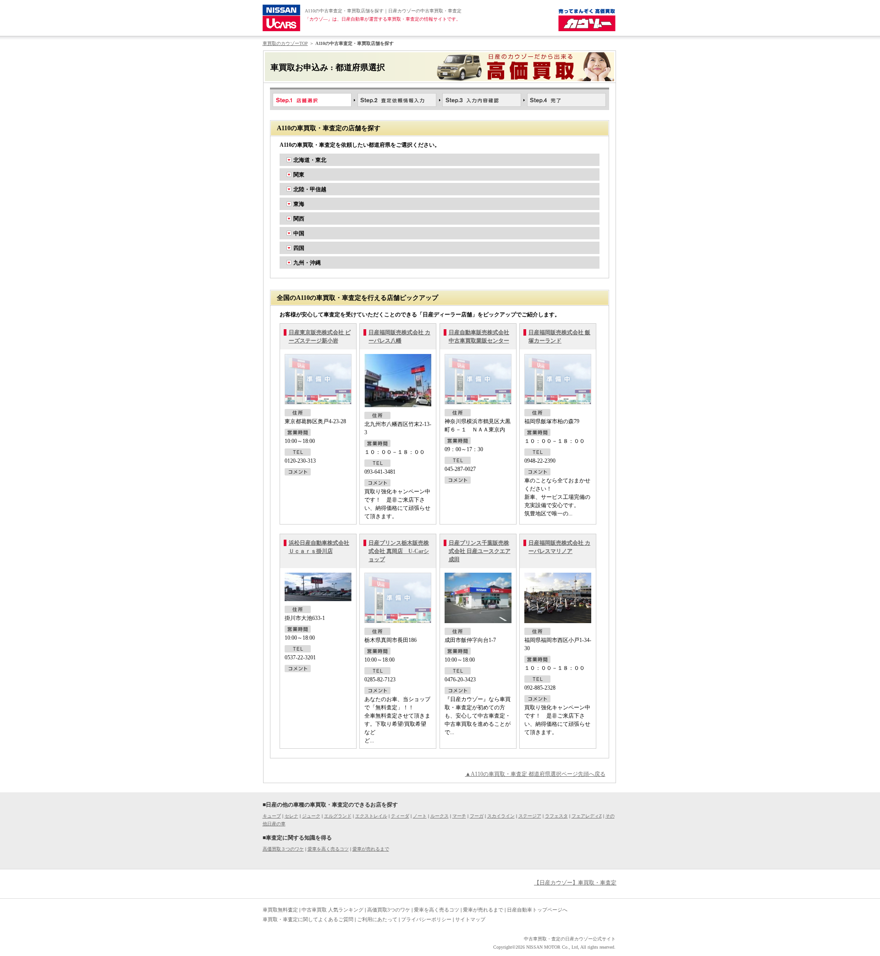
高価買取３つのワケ (283, 848)
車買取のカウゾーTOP (285, 43)
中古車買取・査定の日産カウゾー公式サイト (570, 938)
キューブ (272, 815)
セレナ (291, 815)
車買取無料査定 (280, 909)
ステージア (529, 815)
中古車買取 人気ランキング (332, 909)
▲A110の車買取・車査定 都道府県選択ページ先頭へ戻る (535, 774)
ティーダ (400, 815)
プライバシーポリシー (426, 919)
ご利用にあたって (377, 919)
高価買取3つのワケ (388, 909)
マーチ (459, 815)
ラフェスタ (556, 815)
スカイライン (501, 815)
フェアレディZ (587, 815)
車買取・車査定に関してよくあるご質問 (308, 919)
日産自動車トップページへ (537, 909)
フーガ (477, 815)
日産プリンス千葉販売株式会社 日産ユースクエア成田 (480, 551)
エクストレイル (371, 815)
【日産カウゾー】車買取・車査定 (575, 882)
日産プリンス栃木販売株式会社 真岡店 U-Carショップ (398, 551)
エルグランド (338, 815)
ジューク (311, 815)
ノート (420, 815)
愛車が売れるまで (370, 848)
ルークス (439, 815)
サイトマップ (470, 919)
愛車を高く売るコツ (328, 848)
